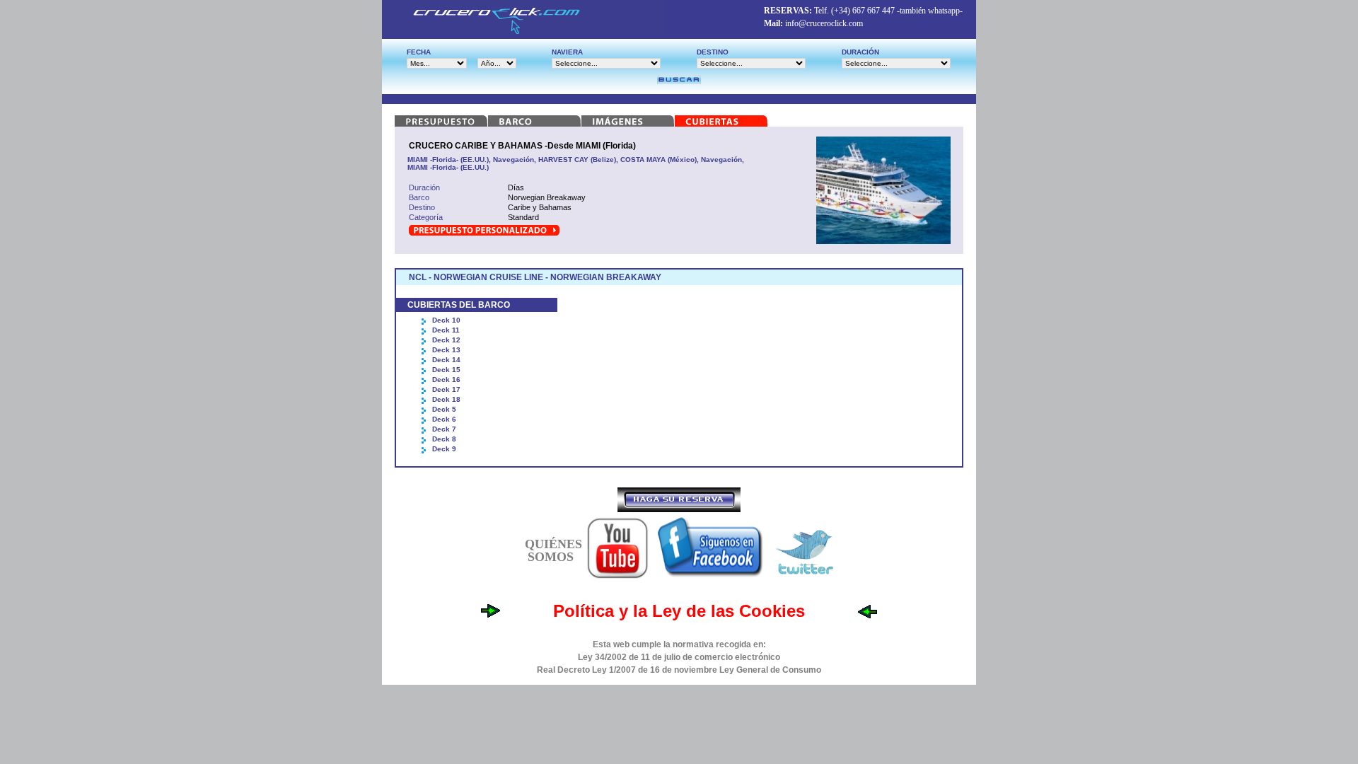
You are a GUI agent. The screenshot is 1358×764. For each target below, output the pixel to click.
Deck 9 (444, 449)
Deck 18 (446, 399)
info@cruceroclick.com (824, 23)
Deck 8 (444, 439)
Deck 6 (444, 419)
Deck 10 (446, 320)
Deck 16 (446, 379)
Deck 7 (444, 429)
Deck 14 (446, 360)
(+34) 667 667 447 (863, 11)
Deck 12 (446, 340)
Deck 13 (446, 350)
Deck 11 (446, 330)
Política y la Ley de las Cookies (679, 610)
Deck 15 (446, 370)
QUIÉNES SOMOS (553, 550)
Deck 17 (446, 389)
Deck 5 (444, 409)
